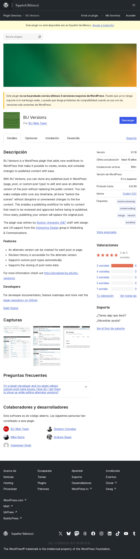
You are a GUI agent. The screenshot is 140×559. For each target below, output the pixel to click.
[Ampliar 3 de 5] (55, 330)
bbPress (10, 512)
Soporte (131, 138)
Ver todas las (128, 295)
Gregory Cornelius (65, 429)
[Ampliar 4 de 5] (55, 353)
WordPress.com (15, 500)
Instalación (52, 138)
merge (121, 215)
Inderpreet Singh (21, 445)
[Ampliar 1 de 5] (25, 330)
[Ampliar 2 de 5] (25, 341)
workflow (130, 222)
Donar (111, 483)
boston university (126, 201)
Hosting (8, 483)
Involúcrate (113, 471)
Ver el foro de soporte (111, 328)
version (131, 215)
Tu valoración (105, 295)
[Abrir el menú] (134, 5)
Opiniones (31, 138)
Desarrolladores (81, 483)
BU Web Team (38, 123)
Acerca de (9, 471)
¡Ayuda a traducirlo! (103, 25)
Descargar (128, 120)
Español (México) (22, 533)
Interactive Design (47, 227)
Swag (111, 489)
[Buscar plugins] (39, 36)
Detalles (12, 138)
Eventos (111, 477)
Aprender (77, 471)
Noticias (8, 477)
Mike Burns (18, 437)
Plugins (42, 483)
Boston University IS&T (51, 222)
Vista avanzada (106, 232)
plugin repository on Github (20, 300)
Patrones (43, 489)
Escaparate (45, 471)
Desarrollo (73, 138)
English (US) (130, 193)
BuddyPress (12, 518)
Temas (42, 477)
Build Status (10, 308)
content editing (127, 208)
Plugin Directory (12, 15)
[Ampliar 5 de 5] (85, 330)
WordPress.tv (82, 489)
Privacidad (10, 489)
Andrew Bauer (63, 437)
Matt (8, 506)
